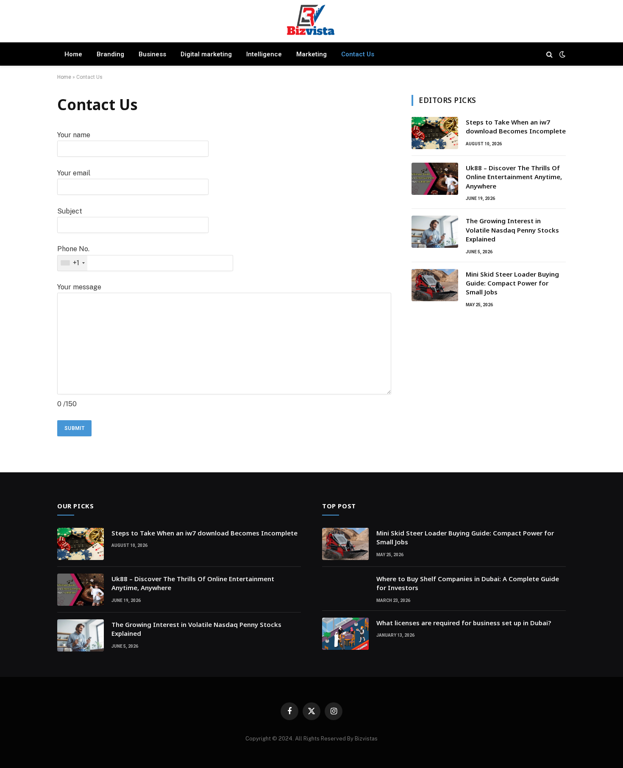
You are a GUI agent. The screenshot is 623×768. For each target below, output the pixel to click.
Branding (110, 54)
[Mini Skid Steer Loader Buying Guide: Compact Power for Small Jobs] (435, 285)
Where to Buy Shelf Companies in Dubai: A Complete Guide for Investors (467, 583)
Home (73, 54)
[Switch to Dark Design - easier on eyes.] (561, 54)
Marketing (311, 54)
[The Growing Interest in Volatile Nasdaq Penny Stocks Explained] (435, 232)
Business (152, 54)
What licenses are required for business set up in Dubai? (463, 622)
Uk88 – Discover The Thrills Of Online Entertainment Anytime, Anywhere (514, 177)
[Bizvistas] (311, 22)
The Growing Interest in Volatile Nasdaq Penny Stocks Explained (512, 229)
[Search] (549, 54)
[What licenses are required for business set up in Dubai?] (345, 634)
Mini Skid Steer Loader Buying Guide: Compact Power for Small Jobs (512, 283)
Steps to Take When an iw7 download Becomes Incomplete (516, 126)
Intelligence (264, 54)
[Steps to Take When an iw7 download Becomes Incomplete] (435, 133)
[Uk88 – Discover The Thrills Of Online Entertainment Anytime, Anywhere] (435, 179)
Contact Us (357, 54)
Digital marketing (206, 54)
